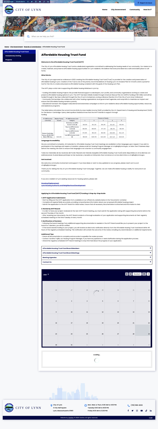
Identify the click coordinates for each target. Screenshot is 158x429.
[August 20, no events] (112, 319)
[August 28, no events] (127, 330)
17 (71, 323)
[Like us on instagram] (36, 1)
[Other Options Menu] (148, 274)
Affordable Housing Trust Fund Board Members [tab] (61, 248)
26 (56, 290)
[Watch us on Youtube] (40, 1)
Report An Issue (146, 3)
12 (102, 312)
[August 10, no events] (65, 308)
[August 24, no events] (65, 330)
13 (118, 312)
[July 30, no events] (112, 286)
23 (56, 334)
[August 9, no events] (50, 308)
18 (87, 323)
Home (104, 9)
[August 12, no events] (96, 308)
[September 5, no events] (143, 341)
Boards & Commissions (32, 47)
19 (102, 323)
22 (149, 323)
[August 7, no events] (127, 297)
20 (118, 323)
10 (71, 312)
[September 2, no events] (96, 341)
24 (71, 334)
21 (133, 323)
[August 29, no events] (143, 330)
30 (118, 290)
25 (87, 334)
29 (102, 290)
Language (9, 2)
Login (151, 418)
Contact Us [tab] (47, 262)
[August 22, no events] (143, 319)
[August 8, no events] (143, 297)
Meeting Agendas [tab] (50, 257)
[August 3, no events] (65, 297)
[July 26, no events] (50, 286)
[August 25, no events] (81, 330)
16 (56, 323)
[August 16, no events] (50, 319)
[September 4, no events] (127, 341)
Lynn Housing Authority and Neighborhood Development (63, 185)
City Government (118, 9)
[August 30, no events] (50, 341)
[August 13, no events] (112, 308)
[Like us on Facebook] (28, 1)
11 (87, 312)
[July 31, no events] (127, 286)
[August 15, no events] (143, 308)
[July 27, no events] (65, 286)
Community (135, 9)
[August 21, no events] (127, 319)
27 (71, 290)
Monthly (136, 274)
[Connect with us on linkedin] (48, 1)
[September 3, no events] (112, 341)
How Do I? (147, 9)
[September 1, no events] (81, 341)
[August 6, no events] (112, 297)
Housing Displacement (50, 183)
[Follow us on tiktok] (44, 1)
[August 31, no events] (65, 341)
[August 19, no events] (96, 319)
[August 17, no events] (65, 319)
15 (149, 312)
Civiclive (71, 418)
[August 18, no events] (81, 319)
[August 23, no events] (50, 330)
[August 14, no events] (127, 308)
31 (133, 290)
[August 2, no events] (50, 297)
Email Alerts (20, 2)
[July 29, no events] (96, 286)
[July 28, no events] (81, 286)
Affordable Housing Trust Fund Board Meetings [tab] (61, 253)
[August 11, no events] (81, 308)
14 (133, 312)
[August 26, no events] (96, 330)
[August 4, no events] (81, 297)
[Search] (29, 36)
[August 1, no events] (143, 286)
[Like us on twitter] (32, 1)
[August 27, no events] (112, 330)
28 (87, 290)
